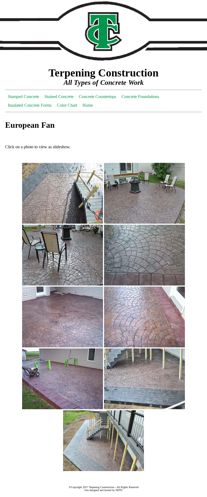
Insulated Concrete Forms (29, 105)
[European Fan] (62, 222)
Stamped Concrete (23, 96)
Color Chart (67, 105)
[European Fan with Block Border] (62, 346)
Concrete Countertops (97, 96)
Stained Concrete (59, 96)
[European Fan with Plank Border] (144, 407)
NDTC (119, 490)
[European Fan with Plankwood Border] (103, 469)
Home (87, 105)
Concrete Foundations (140, 96)
